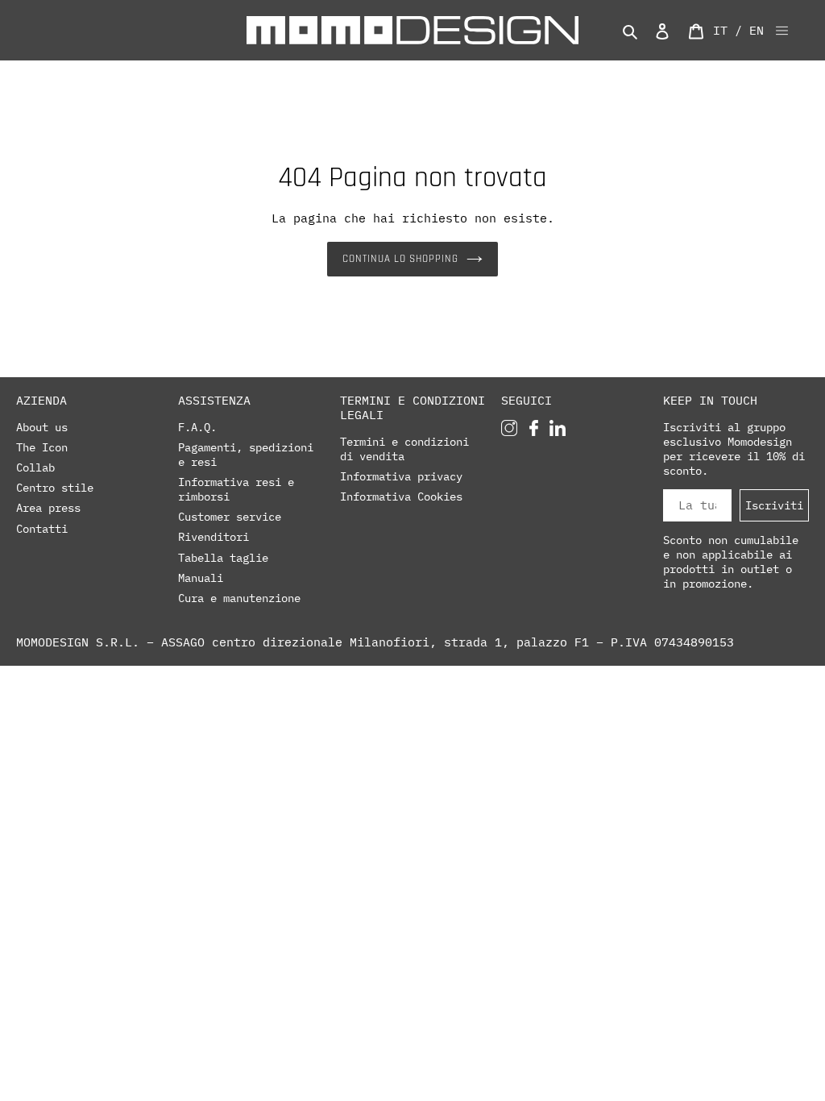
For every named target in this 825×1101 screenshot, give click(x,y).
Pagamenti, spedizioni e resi (245, 454)
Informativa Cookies (401, 496)
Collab (35, 467)
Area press (48, 508)
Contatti (42, 528)
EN (756, 30)
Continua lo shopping (400, 258)
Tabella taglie (223, 557)
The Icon (42, 447)
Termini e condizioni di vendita (404, 448)
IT (720, 30)
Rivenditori (213, 537)
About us (42, 427)
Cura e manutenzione (239, 598)
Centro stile (54, 487)
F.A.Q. (197, 427)
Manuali (200, 578)
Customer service (229, 516)
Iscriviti (774, 505)
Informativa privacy (401, 476)
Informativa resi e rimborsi (236, 489)
